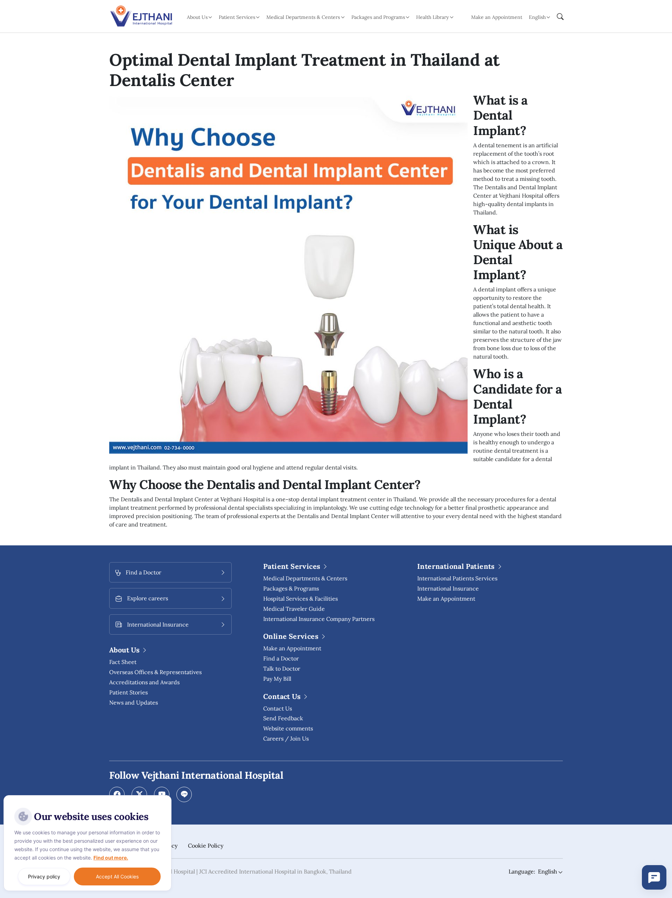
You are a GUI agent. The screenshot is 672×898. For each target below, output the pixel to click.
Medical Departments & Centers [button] (303, 17)
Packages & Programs (291, 588)
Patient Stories (128, 692)
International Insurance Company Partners (318, 618)
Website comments (288, 728)
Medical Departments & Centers (305, 578)
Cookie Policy (205, 845)
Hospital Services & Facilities (300, 598)
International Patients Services (457, 578)
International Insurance (448, 588)
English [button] (537, 17)
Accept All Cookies (117, 876)
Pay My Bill (277, 678)
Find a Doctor (281, 658)
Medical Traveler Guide (294, 608)
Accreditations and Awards (144, 682)
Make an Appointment (496, 17)
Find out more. (110, 858)
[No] (164, 796)
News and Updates (133, 702)
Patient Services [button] (237, 17)
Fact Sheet (122, 661)
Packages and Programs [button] (378, 17)
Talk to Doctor (281, 668)
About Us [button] (197, 17)
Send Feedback (283, 718)
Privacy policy (44, 876)
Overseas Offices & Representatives (155, 672)
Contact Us (277, 708)
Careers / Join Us (286, 738)
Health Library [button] (432, 17)
